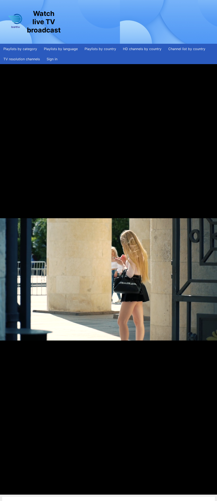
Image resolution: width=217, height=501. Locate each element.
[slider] (108, 491)
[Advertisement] (138, 21)
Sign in (52, 59)
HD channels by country (142, 49)
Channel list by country (186, 49)
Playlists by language (61, 49)
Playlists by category (20, 49)
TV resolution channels (21, 59)
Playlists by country (100, 49)
